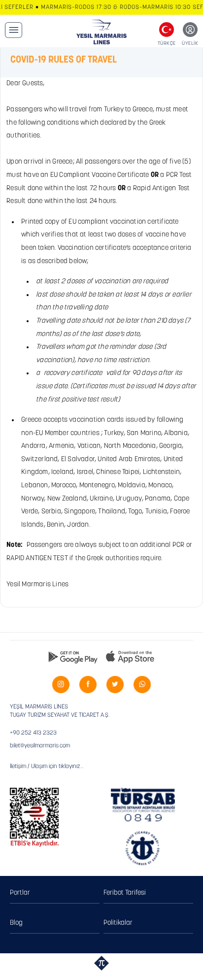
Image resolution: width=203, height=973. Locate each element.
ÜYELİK (190, 43)
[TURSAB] (143, 804)
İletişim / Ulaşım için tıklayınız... (46, 767)
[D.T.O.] (143, 848)
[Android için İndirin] (73, 657)
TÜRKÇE (167, 43)
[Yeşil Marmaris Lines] (102, 32)
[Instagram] (60, 684)
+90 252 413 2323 (33, 733)
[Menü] (13, 30)
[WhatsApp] (142, 684)
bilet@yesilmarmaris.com (40, 746)
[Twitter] (115, 684)
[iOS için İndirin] (130, 657)
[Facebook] (88, 684)
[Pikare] (101, 963)
